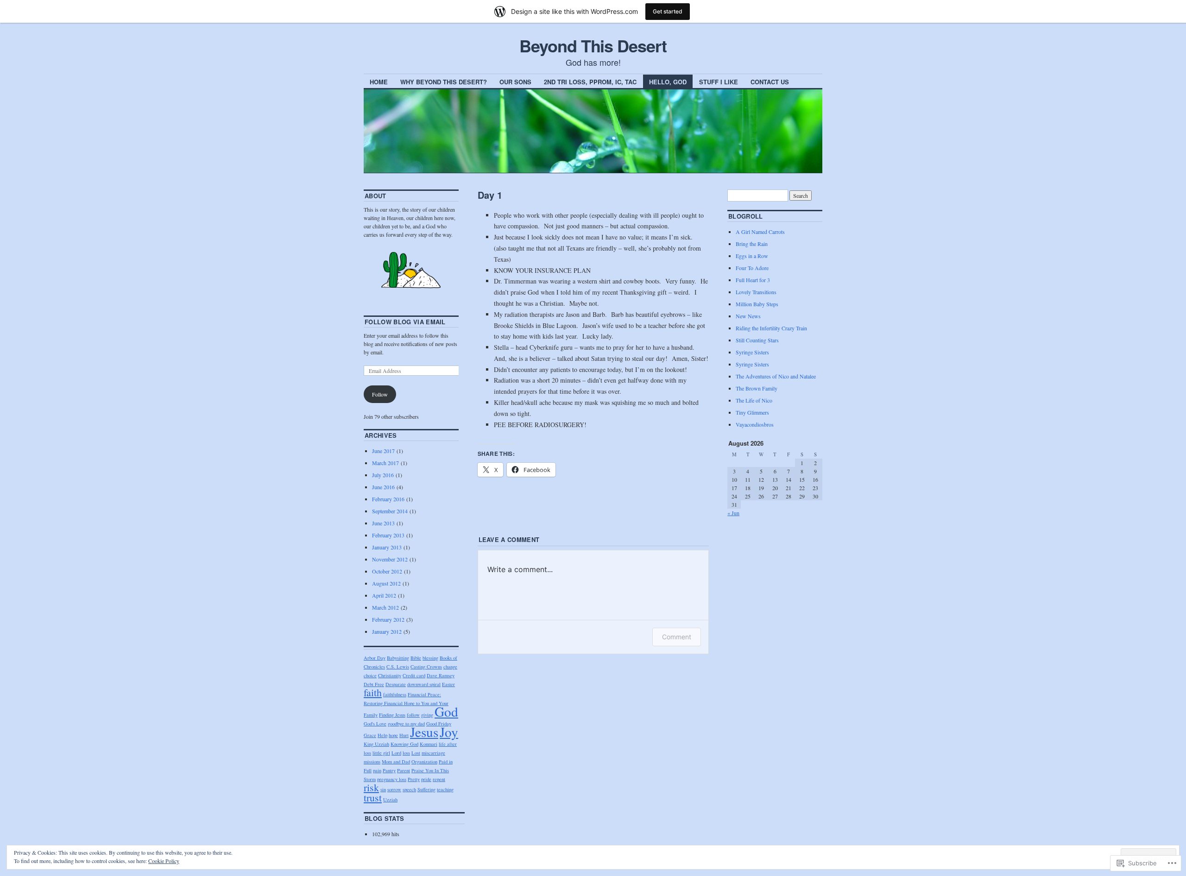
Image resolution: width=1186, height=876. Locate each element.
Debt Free (374, 684)
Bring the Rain (752, 243)
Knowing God (404, 744)
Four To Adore (752, 267)
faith (373, 692)
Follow (380, 394)
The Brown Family (756, 388)
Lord (396, 753)
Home (379, 81)
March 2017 (385, 462)
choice (370, 675)
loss (406, 753)
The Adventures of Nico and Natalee (776, 376)
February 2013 (388, 535)
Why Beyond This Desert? (443, 81)
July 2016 (383, 475)
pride (426, 779)
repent (439, 779)
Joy (449, 732)
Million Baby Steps (757, 304)
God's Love (375, 723)
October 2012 (387, 571)
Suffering (426, 789)
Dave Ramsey (440, 675)
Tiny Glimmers (752, 412)
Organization (424, 761)
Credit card (414, 675)
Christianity (389, 675)
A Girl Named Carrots (760, 231)
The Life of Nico (754, 400)
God (446, 711)
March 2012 (385, 607)
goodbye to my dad (406, 723)
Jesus (424, 732)
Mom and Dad (396, 761)
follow (413, 715)
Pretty (414, 779)
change (450, 666)
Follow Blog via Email (405, 321)
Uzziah (390, 799)
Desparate (395, 684)
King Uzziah (376, 744)
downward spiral (424, 684)
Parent (403, 770)
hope (393, 735)
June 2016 (383, 487)
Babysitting (398, 658)
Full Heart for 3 (753, 280)
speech (409, 789)
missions (372, 761)
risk (371, 787)
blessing (430, 658)
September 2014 (390, 511)
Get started (667, 11)
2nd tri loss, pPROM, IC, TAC (590, 81)
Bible (415, 658)
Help (382, 735)
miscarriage (433, 753)
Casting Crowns (426, 666)
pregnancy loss (391, 779)
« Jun (733, 513)
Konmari (428, 744)
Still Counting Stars (757, 340)
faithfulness (394, 694)
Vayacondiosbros (755, 424)
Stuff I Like (718, 81)
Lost (415, 753)
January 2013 (387, 547)
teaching (445, 789)
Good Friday (438, 723)
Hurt (404, 735)
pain (377, 770)
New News (748, 316)
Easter (448, 684)
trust (373, 797)
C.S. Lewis (397, 666)
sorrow (394, 789)
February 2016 (388, 499)
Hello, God (668, 81)
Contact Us (770, 81)
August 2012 (386, 583)
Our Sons (515, 81)
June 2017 (383, 450)
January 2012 (387, 631)
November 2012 (390, 559)
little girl (381, 753)
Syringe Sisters (752, 352)
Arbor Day (374, 658)
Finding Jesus (392, 715)
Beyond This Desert (593, 45)
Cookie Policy (163, 860)
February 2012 (388, 619)
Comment (676, 637)
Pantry (389, 770)
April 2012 (384, 595)
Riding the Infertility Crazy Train (771, 328)
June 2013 (383, 523)
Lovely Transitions (756, 292)
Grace (370, 735)
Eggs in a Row (752, 255)
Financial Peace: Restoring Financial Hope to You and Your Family (406, 704)
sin (383, 789)
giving (427, 715)
